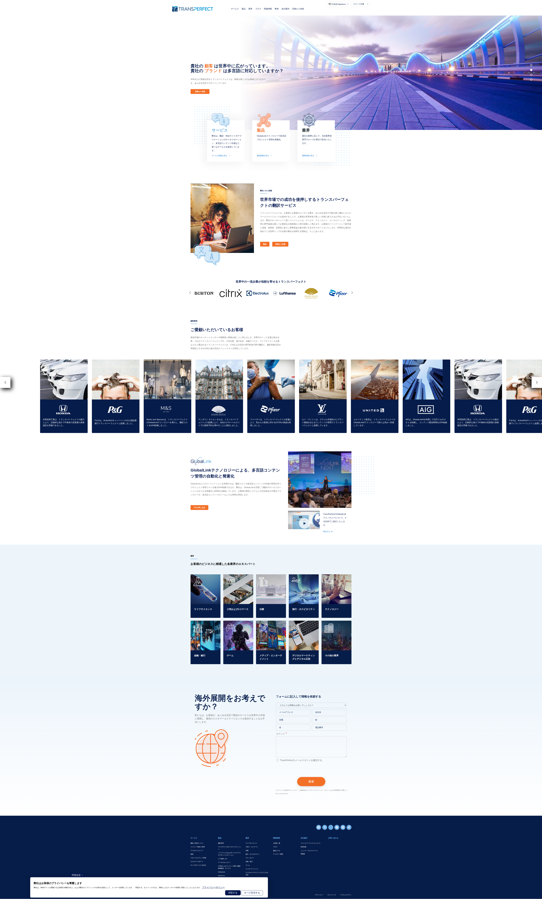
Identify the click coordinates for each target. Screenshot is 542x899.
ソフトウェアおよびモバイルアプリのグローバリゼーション (229, 854)
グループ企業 (358, 4)
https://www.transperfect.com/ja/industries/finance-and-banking (205, 625)
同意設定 (76, 875)
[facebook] (318, 827)
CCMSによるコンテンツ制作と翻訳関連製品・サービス (229, 867)
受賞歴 (303, 854)
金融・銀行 (249, 861)
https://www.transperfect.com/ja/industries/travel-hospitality (303, 578)
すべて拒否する (252, 893)
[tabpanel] (387, 73)
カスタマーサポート (197, 861)
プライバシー (319, 895)
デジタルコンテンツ (197, 850)
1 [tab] (531, 65)
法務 (247, 850)
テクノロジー (250, 858)
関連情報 (268, 9)
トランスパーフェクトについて (310, 843)
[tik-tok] (349, 827)
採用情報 (303, 847)
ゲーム (248, 865)
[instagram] (336, 827)
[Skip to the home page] (192, 9)
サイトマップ (331, 895)
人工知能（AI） (223, 858)
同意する (232, 893)
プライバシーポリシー (213, 887)
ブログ (258, 9)
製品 (244, 9)
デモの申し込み (199, 508)
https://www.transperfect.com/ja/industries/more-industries (336, 624)
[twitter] (324, 827)
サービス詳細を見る (219, 156)
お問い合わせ (333, 838)
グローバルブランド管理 (198, 858)
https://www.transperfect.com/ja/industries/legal (271, 578)
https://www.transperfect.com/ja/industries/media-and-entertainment (271, 625)
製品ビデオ (276, 850)
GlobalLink (221, 872)
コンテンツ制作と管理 (198, 847)
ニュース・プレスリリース (309, 850)
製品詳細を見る (263, 156)
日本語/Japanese (339, 4)
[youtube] (330, 827)
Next (351, 292)
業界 (250, 9)
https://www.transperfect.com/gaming (237, 624)
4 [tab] (531, 80)
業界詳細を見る (308, 156)
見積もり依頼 (298, 9)
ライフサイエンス (251, 843)
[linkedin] (342, 827)
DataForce (221, 875)
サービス (235, 9)
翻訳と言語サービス (197, 843)
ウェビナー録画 (278, 854)
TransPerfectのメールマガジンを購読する (300, 760)
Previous (190, 292)
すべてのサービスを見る (198, 865)
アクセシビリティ (345, 895)
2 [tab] (531, 70)
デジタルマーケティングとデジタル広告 (257, 874)
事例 (277, 9)
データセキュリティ (224, 862)
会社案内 (285, 9)
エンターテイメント (252, 869)
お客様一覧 (276, 843)
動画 (192, 854)
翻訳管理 (221, 843)
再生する (326, 532)
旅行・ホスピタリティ (253, 854)
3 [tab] (531, 75)
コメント (280, 734)
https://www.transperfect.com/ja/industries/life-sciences (205, 578)
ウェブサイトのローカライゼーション (229, 848)
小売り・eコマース (252, 847)
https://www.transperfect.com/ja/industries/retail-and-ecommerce (238, 579)
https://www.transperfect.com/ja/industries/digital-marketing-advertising (303, 625)
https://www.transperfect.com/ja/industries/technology (336, 578)
